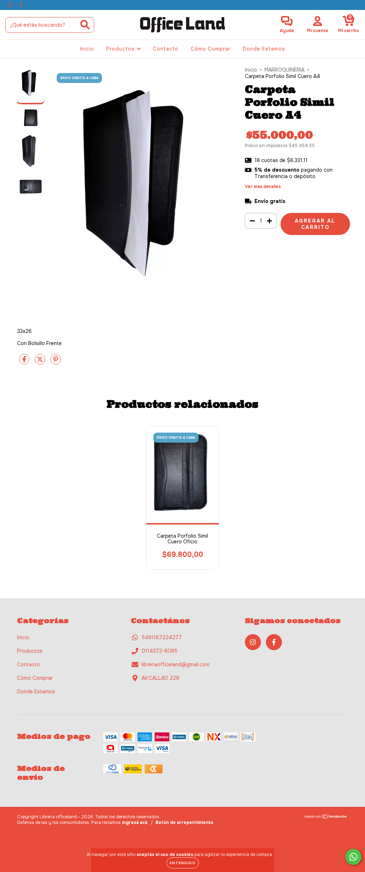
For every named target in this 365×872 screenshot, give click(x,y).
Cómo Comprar (211, 49)
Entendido (183, 863)
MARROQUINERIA (284, 70)
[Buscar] (85, 24)
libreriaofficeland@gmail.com (176, 664)
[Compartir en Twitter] (41, 362)
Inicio (87, 49)
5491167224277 (162, 637)
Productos (121, 49)
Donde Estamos (264, 49)
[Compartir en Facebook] (25, 362)
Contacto (166, 49)
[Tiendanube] (325, 817)
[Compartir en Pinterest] (55, 362)
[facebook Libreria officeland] (20, 5)
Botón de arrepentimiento (184, 822)
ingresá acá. (135, 822)
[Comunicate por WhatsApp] (353, 857)
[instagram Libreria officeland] (10, 5)
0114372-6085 (160, 651)
